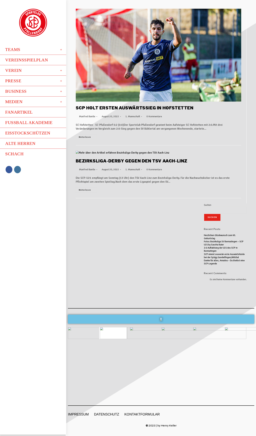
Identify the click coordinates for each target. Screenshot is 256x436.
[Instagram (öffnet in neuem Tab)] (17, 169)
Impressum (78, 414)
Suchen (207, 205)
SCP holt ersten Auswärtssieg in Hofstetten (134, 107)
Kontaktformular (142, 414)
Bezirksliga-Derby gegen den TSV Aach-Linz (132, 160)
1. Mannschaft (132, 116)
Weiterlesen (88, 136)
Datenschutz (106, 414)
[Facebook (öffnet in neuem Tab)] (9, 169)
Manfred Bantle (87, 116)
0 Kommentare (154, 116)
